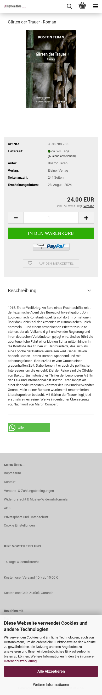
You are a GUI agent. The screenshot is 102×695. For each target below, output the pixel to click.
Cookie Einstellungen (19, 525)
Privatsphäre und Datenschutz (26, 517)
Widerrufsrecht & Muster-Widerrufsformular (36, 499)
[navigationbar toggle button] (95, 6)
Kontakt (9, 482)
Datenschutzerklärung (20, 661)
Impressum (12, 473)
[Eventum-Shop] (13, 6)
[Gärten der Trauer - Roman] (51, 69)
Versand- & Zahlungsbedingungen (29, 491)
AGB (7, 508)
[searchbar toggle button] (69, 6)
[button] (29, 427)
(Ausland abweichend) (62, 156)
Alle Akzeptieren (51, 671)
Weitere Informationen (51, 685)
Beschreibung (22, 290)
